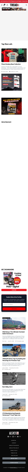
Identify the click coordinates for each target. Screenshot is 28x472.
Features (4, 318)
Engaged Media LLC (14, 467)
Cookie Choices (14, 462)
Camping (24, 49)
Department (5, 344)
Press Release (14, 455)
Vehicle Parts (11, 399)
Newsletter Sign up (14, 447)
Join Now (14, 309)
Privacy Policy (14, 450)
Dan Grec (4, 341)
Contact (14, 442)
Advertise (13, 440)
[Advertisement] (14, 26)
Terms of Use (14, 452)
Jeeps (8, 318)
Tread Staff (5, 71)
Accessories (5, 399)
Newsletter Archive (14, 445)
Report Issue (14, 458)
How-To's (10, 344)
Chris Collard (5, 367)
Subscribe (14, 289)
